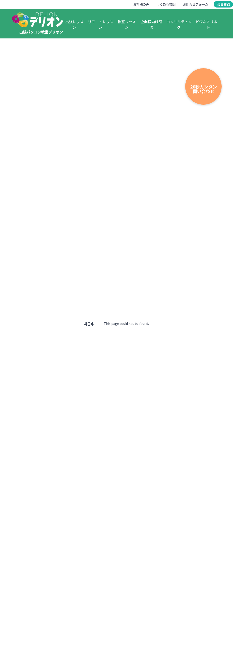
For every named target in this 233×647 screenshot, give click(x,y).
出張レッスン (74, 24)
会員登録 (223, 4)
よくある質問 (165, 4)
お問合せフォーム (195, 4)
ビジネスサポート (208, 24)
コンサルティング (179, 24)
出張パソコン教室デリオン (41, 32)
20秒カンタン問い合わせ (203, 88)
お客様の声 (141, 4)
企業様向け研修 (151, 24)
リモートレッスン (100, 24)
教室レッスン (127, 24)
